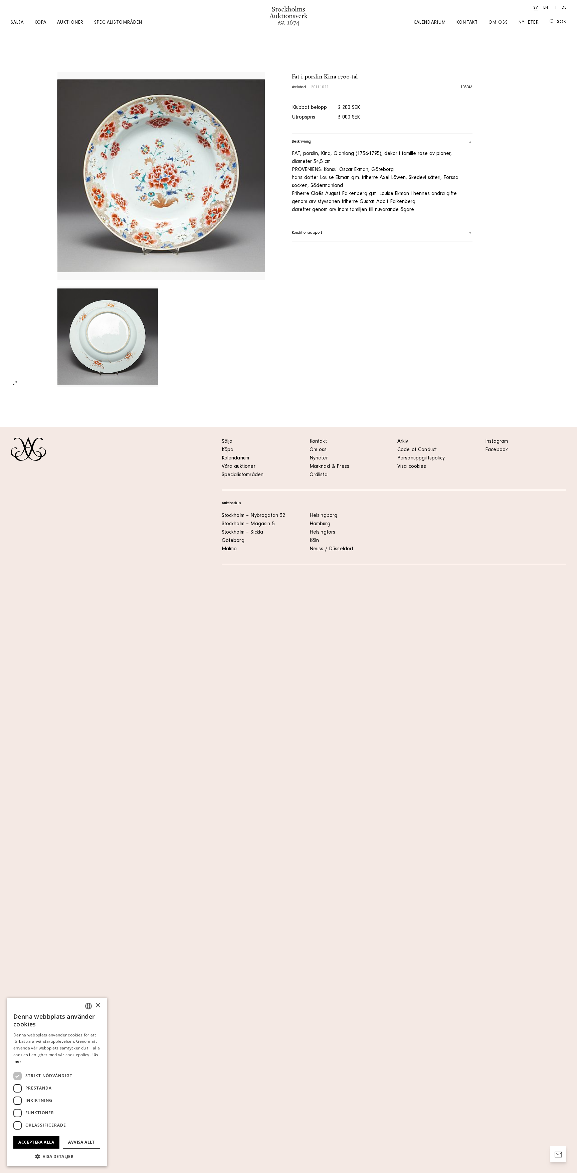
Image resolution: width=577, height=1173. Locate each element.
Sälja (17, 23)
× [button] (97, 1005)
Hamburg (320, 524)
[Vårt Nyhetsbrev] (558, 1154)
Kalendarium (430, 23)
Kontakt (467, 23)
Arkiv (402, 441)
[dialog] (57, 1082)
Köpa (40, 23)
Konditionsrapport (307, 233)
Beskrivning (301, 142)
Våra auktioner (238, 466)
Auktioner (70, 23)
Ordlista (319, 475)
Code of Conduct (417, 450)
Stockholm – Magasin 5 (248, 524)
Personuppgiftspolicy (421, 458)
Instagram (496, 441)
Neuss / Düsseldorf (332, 549)
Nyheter (529, 23)
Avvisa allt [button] (81, 1142)
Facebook (496, 450)
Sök (561, 22)
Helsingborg (324, 516)
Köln (314, 541)
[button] (56, 1156)
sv (536, 8)
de (564, 8)
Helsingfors (323, 532)
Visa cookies (411, 466)
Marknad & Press (329, 466)
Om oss (498, 23)
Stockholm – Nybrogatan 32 (253, 516)
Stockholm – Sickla (242, 532)
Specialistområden (118, 23)
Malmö (229, 549)
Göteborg (233, 541)
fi (555, 8)
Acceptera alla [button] (36, 1142)
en (545, 8)
